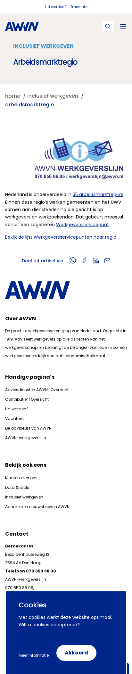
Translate (78, 6)
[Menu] (123, 26)
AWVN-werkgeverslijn (25, 437)
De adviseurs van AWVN (28, 428)
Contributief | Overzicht (27, 399)
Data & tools (17, 487)
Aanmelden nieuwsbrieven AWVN (37, 506)
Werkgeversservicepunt (82, 224)
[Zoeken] (107, 26)
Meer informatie (34, 655)
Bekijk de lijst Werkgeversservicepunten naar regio (60, 237)
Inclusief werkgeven (43, 46)
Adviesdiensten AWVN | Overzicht (37, 389)
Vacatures (15, 418)
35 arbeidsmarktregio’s (98, 194)
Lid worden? (55, 6)
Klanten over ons (21, 478)
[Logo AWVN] (22, 26)
